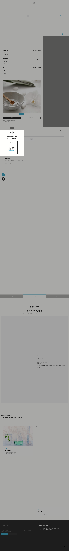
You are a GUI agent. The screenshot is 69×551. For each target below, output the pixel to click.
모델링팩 (5, 72)
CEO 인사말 (12, 296)
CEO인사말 (6, 54)
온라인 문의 (31, 117)
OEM (5, 63)
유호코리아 (7, 158)
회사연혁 (5, 56)
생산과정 (5, 61)
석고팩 (5, 70)
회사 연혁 (56, 296)
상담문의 (3, 179)
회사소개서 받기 (12, 534)
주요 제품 (21, 113)
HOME (4, 47)
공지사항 (12, 117)
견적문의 (3, 175)
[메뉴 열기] (28, 16)
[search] (31, 139)
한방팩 (5, 73)
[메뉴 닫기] (34, 2)
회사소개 (5, 52)
